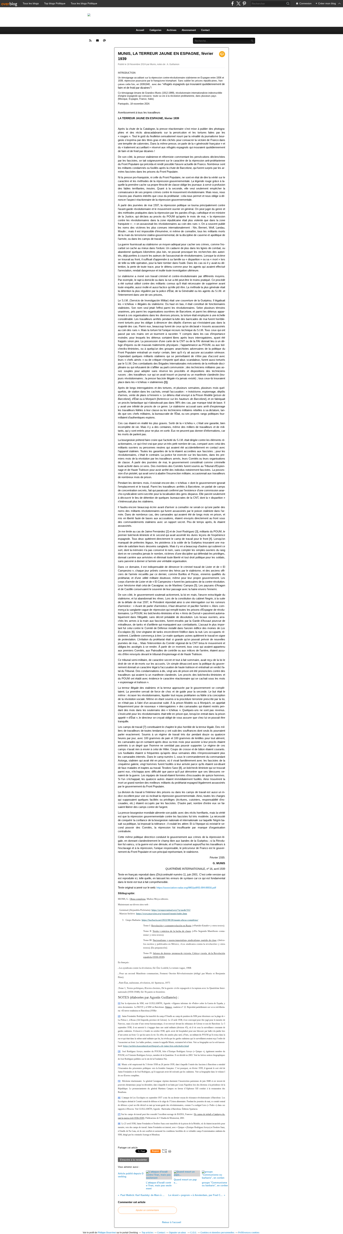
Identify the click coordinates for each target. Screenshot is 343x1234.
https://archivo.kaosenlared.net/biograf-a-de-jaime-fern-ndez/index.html (156, 1046)
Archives (171, 30)
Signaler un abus (178, 1232)
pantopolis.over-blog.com (161, 14)
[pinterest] (244, 3)
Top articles (147, 1232)
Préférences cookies (248, 1232)
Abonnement (189, 30)
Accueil (140, 30)
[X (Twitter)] (238, 3)
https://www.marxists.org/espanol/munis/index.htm (161, 913)
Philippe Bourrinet (107, 1232)
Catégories (155, 30)
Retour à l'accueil (171, 1222)
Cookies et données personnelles (217, 1232)
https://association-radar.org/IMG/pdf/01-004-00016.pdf (186, 887)
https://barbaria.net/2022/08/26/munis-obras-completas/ (170, 920)
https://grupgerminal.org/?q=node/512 (170, 910)
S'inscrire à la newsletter (133, 1159)
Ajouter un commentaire (147, 1210)
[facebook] (232, 3)
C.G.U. (193, 1232)
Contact (205, 30)
